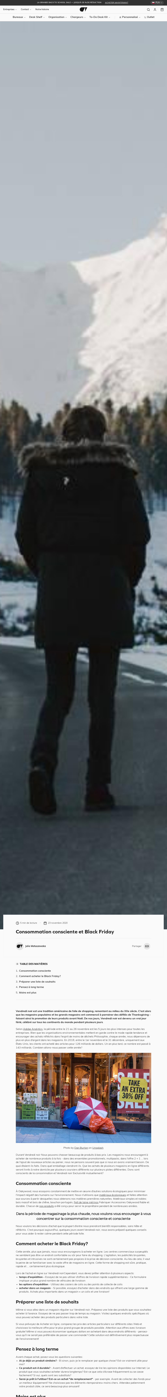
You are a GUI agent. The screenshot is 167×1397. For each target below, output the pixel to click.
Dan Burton (81, 1148)
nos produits (46, 1206)
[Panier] (162, 9)
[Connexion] (155, 9)
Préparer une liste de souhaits (37, 982)
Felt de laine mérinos (86, 1202)
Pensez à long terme (31, 987)
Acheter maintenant (116, 3)
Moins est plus (27, 992)
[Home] (83, 9)
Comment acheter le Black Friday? (40, 976)
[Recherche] (148, 9)
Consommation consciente (35, 971)
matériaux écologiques (112, 1195)
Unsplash (97, 1148)
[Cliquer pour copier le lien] (147, 946)
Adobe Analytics (33, 1029)
